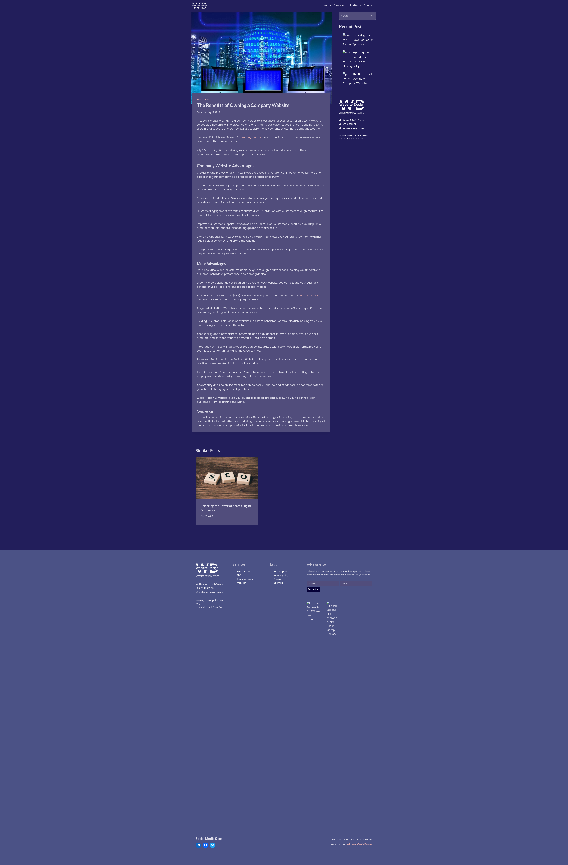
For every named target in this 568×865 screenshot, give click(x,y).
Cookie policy (281, 575)
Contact (369, 5)
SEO (239, 575)
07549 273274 (206, 588)
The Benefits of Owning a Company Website (357, 78)
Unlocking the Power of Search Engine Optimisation (358, 40)
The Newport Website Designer (359, 844)
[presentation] (227, 478)
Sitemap (278, 582)
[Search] (370, 16)
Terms (277, 579)
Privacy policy (281, 571)
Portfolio (355, 5)
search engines (309, 295)
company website (250, 137)
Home (327, 5)
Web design (243, 571)
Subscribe (313, 589)
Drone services (245, 579)
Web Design (203, 99)
